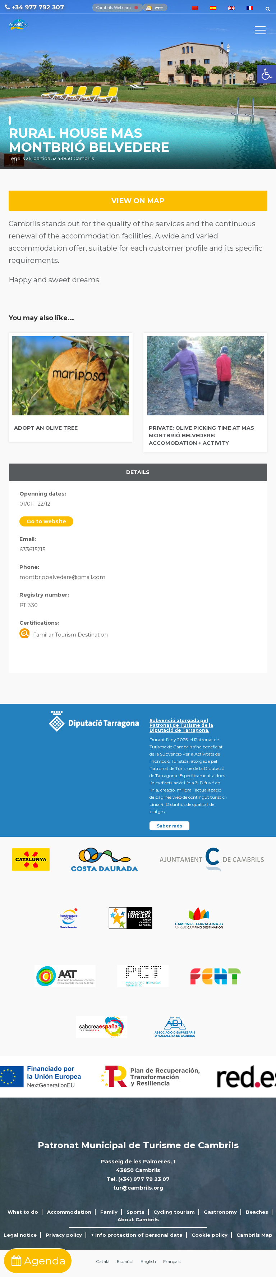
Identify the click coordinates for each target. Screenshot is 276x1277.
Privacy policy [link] (64, 1235)
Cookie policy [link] (209, 1235)
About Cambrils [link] (138, 1219)
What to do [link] (23, 1212)
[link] (266, 74)
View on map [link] (138, 200)
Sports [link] (135, 1212)
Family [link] (109, 1212)
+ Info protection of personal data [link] (137, 1235)
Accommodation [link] (69, 1212)
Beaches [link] (257, 1212)
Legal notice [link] (20, 1235)
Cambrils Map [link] (254, 1235)
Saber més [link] (169, 826)
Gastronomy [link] (220, 1212)
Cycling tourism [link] (174, 1212)
